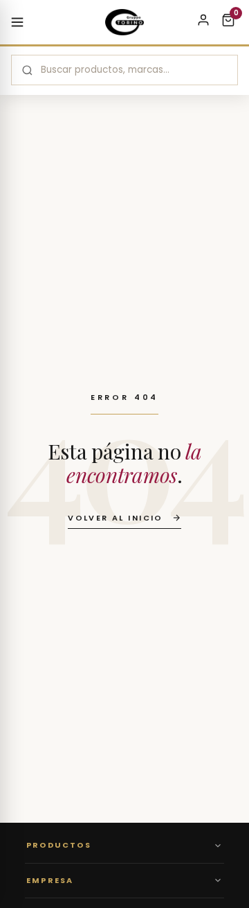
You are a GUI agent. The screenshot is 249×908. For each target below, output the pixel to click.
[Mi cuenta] (203, 22)
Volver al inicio (115, 517)
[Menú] (17, 22)
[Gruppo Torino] (124, 22)
